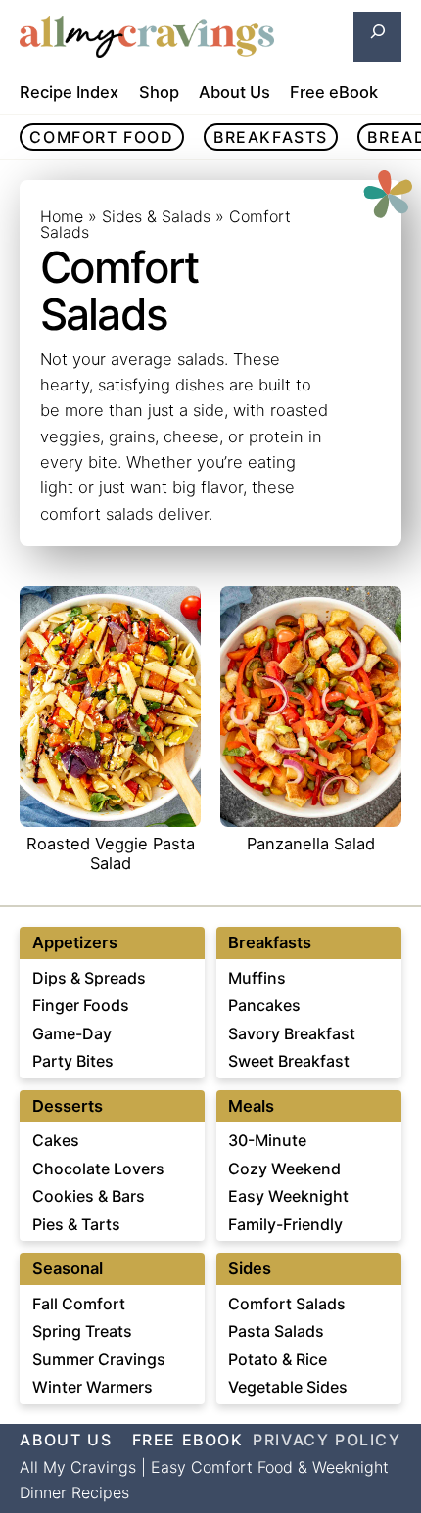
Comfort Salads (287, 1303)
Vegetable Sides (288, 1387)
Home (61, 216)
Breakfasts (270, 137)
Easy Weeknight (288, 1196)
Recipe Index (69, 92)
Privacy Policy (326, 1439)
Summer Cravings (98, 1359)
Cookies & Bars (88, 1196)
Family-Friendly (285, 1224)
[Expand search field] (376, 37)
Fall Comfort (78, 1303)
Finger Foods (80, 1005)
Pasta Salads (276, 1331)
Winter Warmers (92, 1387)
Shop (159, 92)
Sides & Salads (156, 216)
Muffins (257, 978)
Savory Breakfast (291, 1033)
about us (66, 1439)
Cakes (55, 1140)
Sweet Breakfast (289, 1061)
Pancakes (264, 1005)
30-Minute (267, 1140)
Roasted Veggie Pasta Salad (110, 854)
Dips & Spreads (89, 978)
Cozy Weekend (284, 1168)
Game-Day (72, 1033)
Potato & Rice (277, 1359)
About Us (234, 92)
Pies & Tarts (76, 1224)
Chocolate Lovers (98, 1168)
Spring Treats (82, 1331)
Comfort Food (101, 137)
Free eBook (334, 92)
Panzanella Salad (311, 844)
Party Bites (73, 1061)
